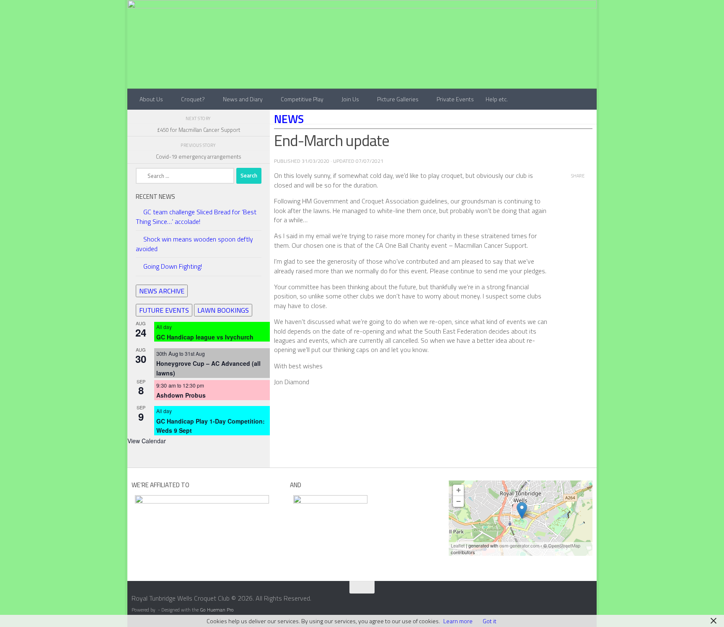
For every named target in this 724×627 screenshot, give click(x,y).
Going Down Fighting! (172, 266)
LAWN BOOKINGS (223, 310)
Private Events (455, 99)
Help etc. (497, 99)
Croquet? (193, 99)
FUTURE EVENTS (164, 310)
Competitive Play (302, 99)
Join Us (350, 99)
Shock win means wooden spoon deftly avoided (194, 244)
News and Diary (243, 99)
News (289, 118)
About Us (151, 99)
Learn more (458, 621)
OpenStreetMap (564, 545)
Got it (489, 621)
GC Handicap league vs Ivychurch (204, 337)
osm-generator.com (519, 545)
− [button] (458, 501)
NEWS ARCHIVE (161, 291)
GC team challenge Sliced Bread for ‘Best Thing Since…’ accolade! (196, 216)
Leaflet (458, 545)
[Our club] (522, 510)
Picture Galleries (398, 99)
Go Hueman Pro (217, 610)
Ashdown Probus (181, 395)
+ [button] (458, 490)
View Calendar (146, 441)
